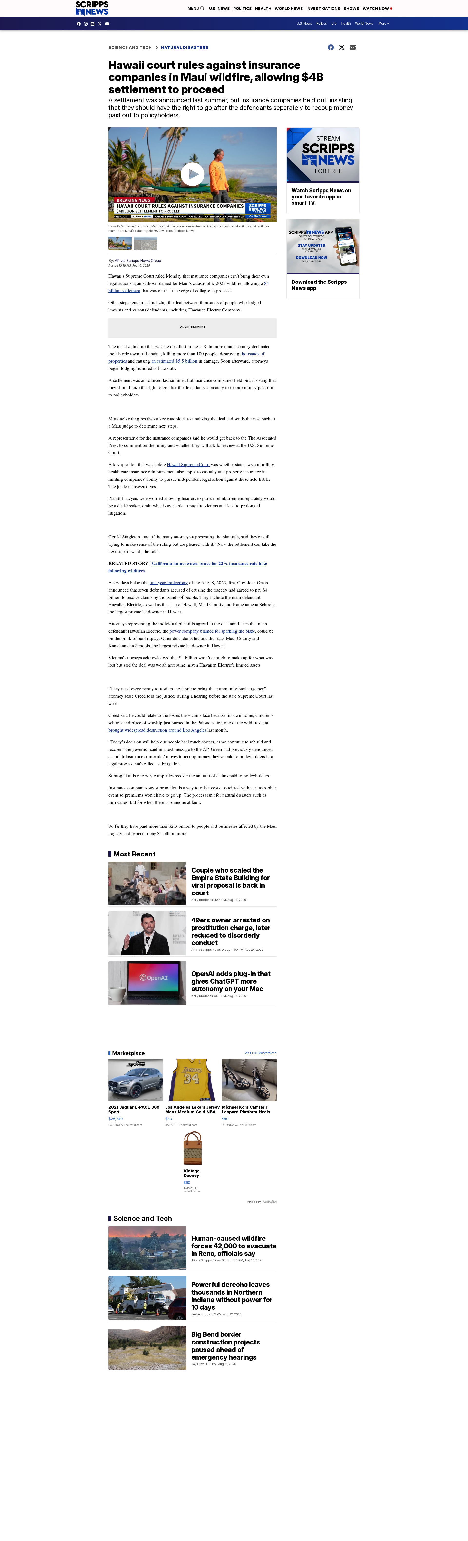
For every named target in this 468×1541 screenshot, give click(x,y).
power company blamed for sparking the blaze (212, 631)
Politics (242, 8)
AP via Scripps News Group (138, 260)
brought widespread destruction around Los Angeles (157, 730)
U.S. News (219, 8)
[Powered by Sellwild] (270, 1201)
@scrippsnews (108, 24)
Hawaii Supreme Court (188, 464)
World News (289, 8)
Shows (351, 8)
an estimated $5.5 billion (174, 361)
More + (384, 23)
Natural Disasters (184, 47)
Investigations (323, 8)
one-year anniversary (169, 582)
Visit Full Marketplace (261, 1053)
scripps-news (94, 24)
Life (334, 23)
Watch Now (376, 8)
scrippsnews (80, 24)
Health (263, 8)
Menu (194, 8)
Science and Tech (130, 47)
